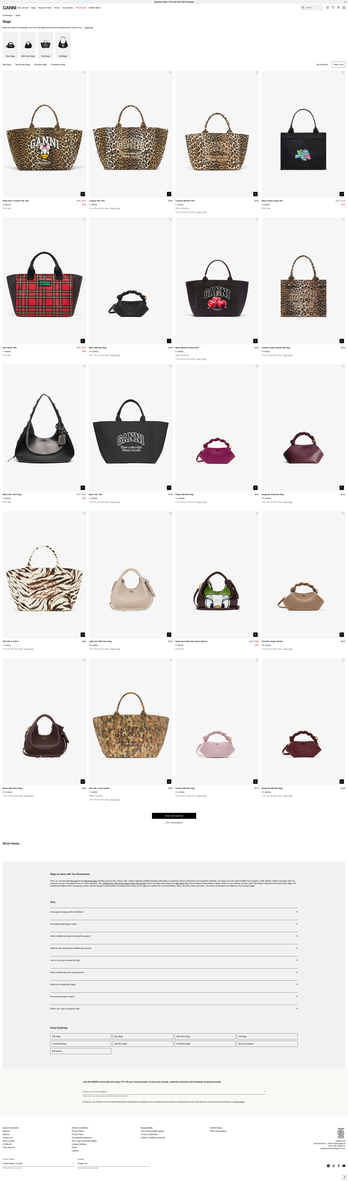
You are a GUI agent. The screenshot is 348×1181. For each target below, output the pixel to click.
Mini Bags (7, 64)
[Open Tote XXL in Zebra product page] (44, 574)
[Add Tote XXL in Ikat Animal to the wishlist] (171, 660)
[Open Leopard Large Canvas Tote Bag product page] (303, 281)
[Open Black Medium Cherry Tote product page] (217, 281)
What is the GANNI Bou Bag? (63, 983)
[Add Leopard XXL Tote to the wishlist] (171, 73)
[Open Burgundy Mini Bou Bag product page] (303, 721)
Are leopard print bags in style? (63, 922)
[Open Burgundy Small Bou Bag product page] (303, 427)
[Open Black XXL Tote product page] (131, 427)
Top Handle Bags (22, 64)
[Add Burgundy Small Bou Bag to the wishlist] (343, 366)
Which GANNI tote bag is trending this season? (70, 934)
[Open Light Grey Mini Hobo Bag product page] (131, 574)
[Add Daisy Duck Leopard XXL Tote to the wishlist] (84, 73)
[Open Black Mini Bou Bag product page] (131, 281)
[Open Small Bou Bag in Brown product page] (303, 574)
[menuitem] (23, 8)
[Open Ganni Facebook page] (338, 1165)
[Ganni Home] (9, 8)
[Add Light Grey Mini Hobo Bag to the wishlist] (171, 513)
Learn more (115, 208)
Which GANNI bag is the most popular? (67, 971)
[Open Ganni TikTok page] (333, 1165)
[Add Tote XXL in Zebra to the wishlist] (84, 513)
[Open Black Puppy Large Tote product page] (303, 134)
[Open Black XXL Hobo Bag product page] (44, 427)
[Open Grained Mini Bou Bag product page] (217, 721)
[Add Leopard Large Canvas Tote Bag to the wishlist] (343, 220)
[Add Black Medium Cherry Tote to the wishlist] (257, 220)
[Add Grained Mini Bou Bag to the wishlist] (257, 660)
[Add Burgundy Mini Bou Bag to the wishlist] (343, 660)
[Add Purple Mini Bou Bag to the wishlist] (257, 366)
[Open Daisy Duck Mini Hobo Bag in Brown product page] (217, 574)
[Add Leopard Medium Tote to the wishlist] (257, 73)
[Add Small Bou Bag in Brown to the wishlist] (343, 513)
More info (89, 27)
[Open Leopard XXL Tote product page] (131, 134)
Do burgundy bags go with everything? (67, 910)
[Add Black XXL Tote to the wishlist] (171, 366)
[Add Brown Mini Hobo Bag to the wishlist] (84, 660)
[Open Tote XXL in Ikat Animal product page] (131, 721)
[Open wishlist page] (333, 7)
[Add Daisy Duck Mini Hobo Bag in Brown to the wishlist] (257, 513)
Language (81, 1159)
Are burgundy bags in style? (62, 995)
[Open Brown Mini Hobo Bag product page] (44, 721)
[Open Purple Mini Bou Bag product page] (217, 427)
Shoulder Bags (40, 64)
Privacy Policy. (239, 1102)
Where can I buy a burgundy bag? (65, 1007)
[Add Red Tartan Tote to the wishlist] (84, 220)
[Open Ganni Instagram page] (328, 1165)
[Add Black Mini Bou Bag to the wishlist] (171, 220)
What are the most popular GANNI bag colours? (71, 946)
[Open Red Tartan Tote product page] (44, 281)
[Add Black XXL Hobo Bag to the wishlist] (84, 366)
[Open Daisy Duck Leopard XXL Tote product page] (44, 134)
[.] (174, 2)
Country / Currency (8, 1159)
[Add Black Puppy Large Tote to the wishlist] (343, 73)
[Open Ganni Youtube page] (344, 1165)
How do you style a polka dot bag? (65, 959)
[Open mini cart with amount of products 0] (344, 7)
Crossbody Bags (58, 64)
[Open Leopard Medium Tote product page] (217, 134)
